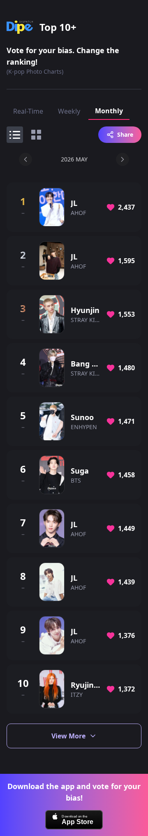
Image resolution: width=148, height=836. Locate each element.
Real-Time (28, 111)
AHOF (78, 213)
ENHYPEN (84, 427)
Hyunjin (85, 310)
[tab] (15, 134)
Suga (80, 471)
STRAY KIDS (86, 320)
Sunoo (82, 417)
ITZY (77, 694)
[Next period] (122, 159)
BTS (76, 480)
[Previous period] (25, 159)
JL (74, 203)
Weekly (69, 111)
